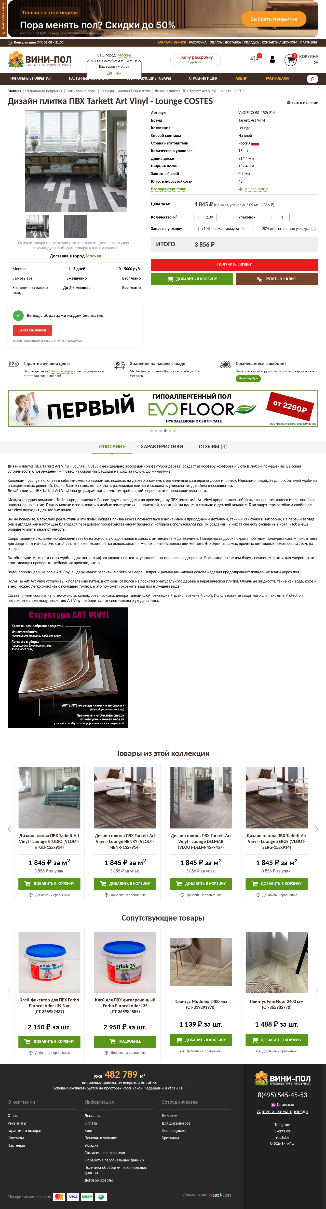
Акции (242, 79)
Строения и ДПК (203, 79)
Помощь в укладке (101, 1138)
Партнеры (308, 43)
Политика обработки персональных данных (116, 1170)
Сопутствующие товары (148, 79)
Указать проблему (3, 16)
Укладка (251, 43)
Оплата (216, 43)
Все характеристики (168, 189)
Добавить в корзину (196, 279)
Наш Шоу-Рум (248, 378)
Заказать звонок (171, 43)
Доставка (233, 43)
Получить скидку (234, 265)
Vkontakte (282, 1131)
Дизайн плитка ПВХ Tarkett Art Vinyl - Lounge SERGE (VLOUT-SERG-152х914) (201, 842)
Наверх (310, 1201)
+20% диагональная (285, 229)
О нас (13, 1116)
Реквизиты (17, 1123)
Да (109, 73)
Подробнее (194, 62)
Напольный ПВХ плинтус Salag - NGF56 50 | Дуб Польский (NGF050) (277, 1006)
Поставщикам (174, 1131)
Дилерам (170, 1116)
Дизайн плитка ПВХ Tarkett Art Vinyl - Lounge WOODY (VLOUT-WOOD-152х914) (276, 842)
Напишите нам (62, 371)
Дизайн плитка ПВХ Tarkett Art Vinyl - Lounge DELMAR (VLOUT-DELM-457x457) (125, 842)
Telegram (282, 1125)
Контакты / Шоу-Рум (279, 43)
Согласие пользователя (105, 1153)
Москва (124, 55)
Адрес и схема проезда (282, 1111)
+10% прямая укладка (220, 229)
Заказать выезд (32, 330)
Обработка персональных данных (114, 1160)
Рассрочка (198, 43)
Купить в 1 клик (280, 279)
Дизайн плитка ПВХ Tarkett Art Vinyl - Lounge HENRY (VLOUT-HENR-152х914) (49, 842)
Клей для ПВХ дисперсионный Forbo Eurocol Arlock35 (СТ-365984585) (49, 1006)
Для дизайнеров (176, 1123)
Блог (88, 1131)
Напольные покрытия (30, 79)
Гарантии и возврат (25, 1131)
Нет (118, 74)
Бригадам (170, 1138)
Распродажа (277, 79)
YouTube (282, 1138)
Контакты (16, 1138)
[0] (254, 59)
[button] (151, 430)
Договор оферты (99, 1180)
